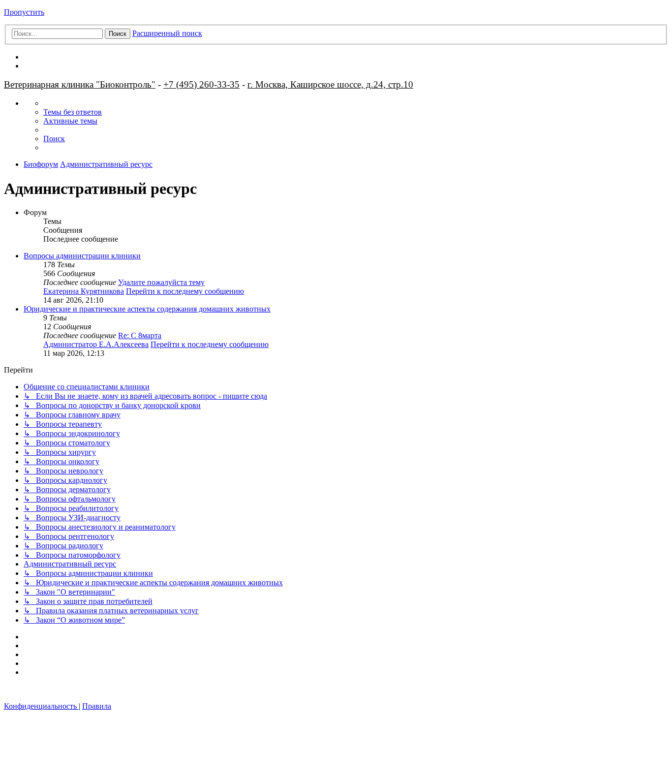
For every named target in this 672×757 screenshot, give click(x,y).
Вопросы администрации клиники (82, 256)
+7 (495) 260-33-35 (201, 84)
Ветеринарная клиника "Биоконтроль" (79, 84)
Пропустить (24, 12)
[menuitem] (72, 112)
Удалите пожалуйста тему (161, 282)
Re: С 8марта (139, 335)
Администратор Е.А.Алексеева (96, 344)
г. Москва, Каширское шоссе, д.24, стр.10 (330, 84)
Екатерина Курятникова (83, 291)
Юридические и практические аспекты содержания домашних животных (147, 309)
